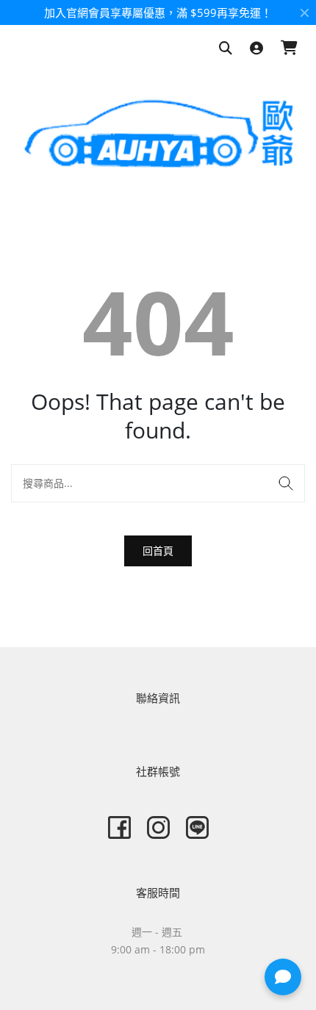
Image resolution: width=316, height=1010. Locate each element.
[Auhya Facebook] (119, 827)
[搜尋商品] (225, 49)
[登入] (256, 49)
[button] (283, 977)
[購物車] (289, 49)
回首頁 (158, 551)
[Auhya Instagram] (158, 827)
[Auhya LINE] (197, 827)
